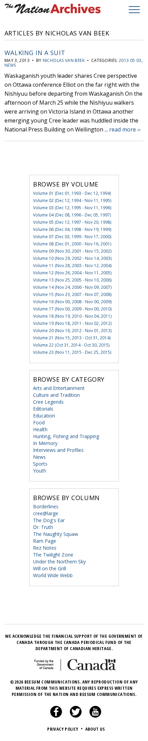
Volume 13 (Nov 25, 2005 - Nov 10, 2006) (72, 280)
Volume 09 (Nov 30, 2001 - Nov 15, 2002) (72, 251)
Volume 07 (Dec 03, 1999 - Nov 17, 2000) (72, 237)
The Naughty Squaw (55, 534)
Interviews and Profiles (58, 450)
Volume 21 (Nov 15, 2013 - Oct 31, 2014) (71, 338)
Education (44, 415)
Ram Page (44, 541)
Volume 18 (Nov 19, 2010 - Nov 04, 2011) (72, 316)
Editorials (43, 408)
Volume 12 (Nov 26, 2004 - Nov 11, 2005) (72, 273)
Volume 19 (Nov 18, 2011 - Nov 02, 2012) (72, 323)
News (10, 65)
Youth (39, 470)
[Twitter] (75, 716)
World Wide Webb (53, 575)
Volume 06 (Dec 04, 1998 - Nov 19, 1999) (72, 229)
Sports (40, 464)
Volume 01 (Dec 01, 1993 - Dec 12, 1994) (72, 193)
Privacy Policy (65, 729)
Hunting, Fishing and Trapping (66, 436)
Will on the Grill (49, 568)
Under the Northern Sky (59, 561)
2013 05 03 (130, 60)
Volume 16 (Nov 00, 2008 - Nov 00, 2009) (72, 302)
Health (40, 429)
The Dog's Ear (49, 520)
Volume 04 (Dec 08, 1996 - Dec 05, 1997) (72, 215)
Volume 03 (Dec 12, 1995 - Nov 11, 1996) (72, 208)
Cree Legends (48, 402)
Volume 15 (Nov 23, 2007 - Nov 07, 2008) (72, 294)
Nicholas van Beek (64, 60)
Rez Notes (44, 547)
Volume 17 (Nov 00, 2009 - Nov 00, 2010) (72, 309)
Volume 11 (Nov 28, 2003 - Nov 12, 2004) (72, 265)
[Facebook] (56, 716)
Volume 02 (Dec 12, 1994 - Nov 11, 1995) (72, 200)
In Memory (45, 443)
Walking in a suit (34, 53)
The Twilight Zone (53, 554)
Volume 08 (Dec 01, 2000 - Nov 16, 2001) (72, 244)
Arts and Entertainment (59, 388)
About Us (95, 729)
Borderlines (46, 506)
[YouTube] (95, 716)
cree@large (45, 513)
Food (39, 422)
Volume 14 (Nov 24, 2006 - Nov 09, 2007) (72, 287)
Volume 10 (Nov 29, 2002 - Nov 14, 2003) (72, 258)
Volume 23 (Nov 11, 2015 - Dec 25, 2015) (72, 352)
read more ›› (125, 129)
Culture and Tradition (56, 395)
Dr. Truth (43, 527)
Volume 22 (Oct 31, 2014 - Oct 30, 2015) (71, 345)
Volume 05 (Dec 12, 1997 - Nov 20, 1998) (72, 222)
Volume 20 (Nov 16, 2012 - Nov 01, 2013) (72, 331)
